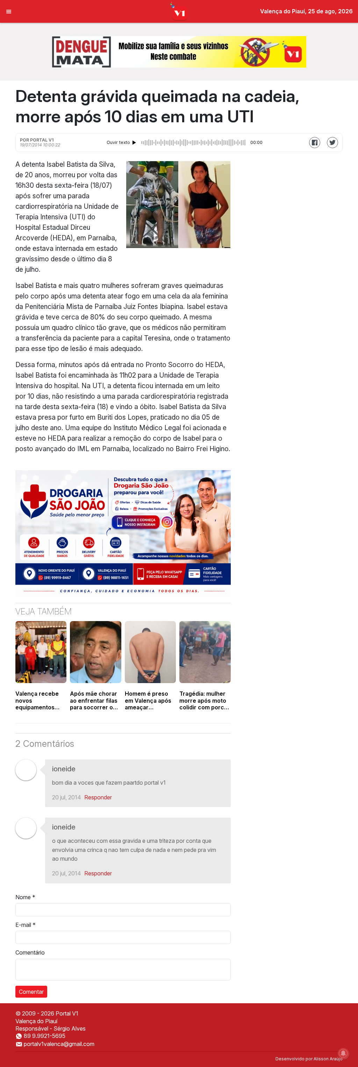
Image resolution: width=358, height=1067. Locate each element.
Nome (25, 897)
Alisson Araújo (328, 1058)
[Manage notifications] (343, 1053)
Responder (98, 797)
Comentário (30, 952)
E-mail (25, 925)
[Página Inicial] (179, 10)
